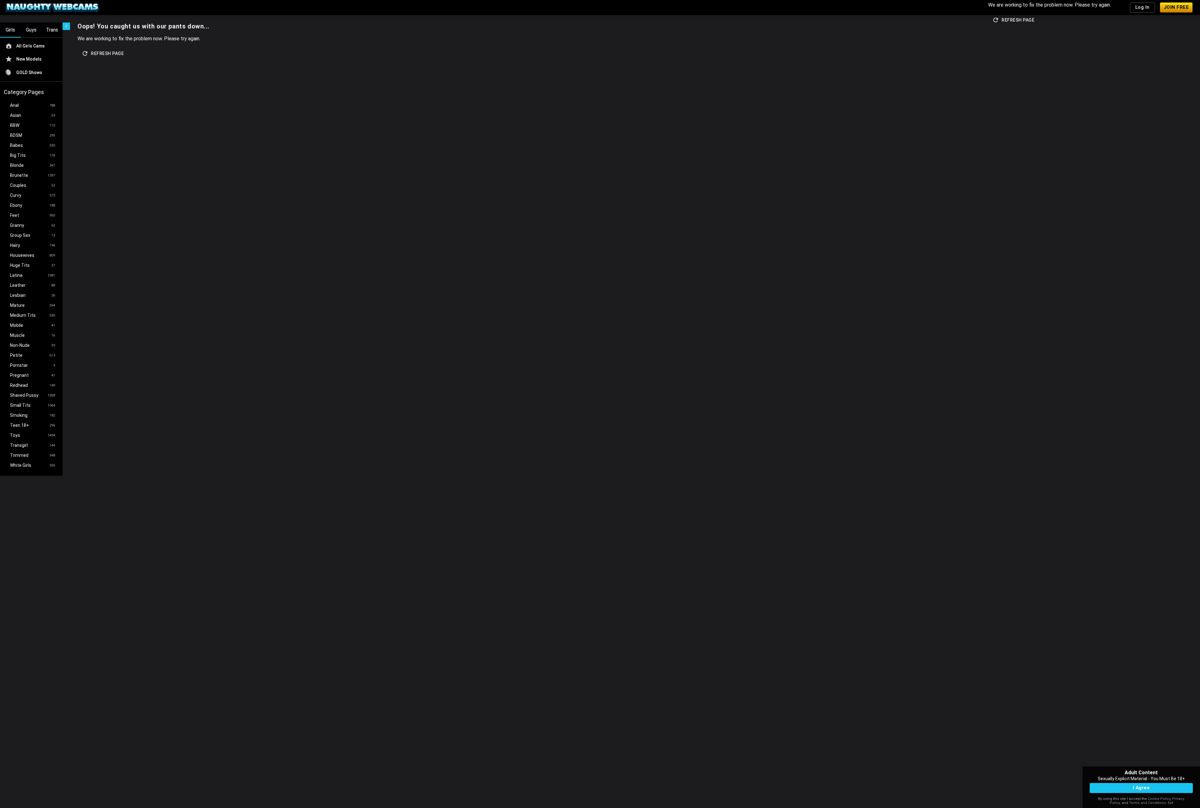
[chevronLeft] (66, 26)
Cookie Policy (1159, 799)
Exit (1170, 803)
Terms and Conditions (1147, 803)
